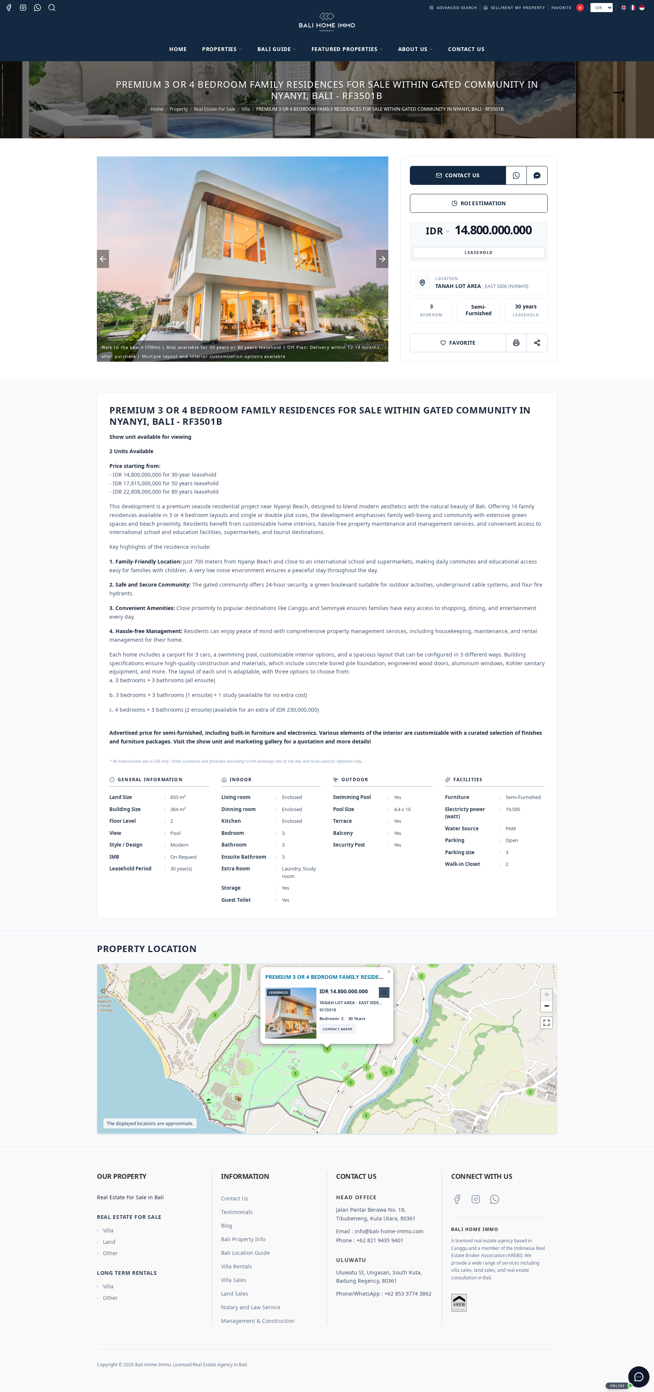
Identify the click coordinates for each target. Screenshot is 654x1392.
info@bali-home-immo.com (389, 1231)
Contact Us (466, 49)
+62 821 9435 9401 (380, 1240)
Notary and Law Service (250, 1307)
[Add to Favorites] (384, 992)
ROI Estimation (483, 203)
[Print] (516, 343)
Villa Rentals (236, 1266)
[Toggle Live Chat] (638, 1376)
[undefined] (546, 1022)
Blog (226, 1225)
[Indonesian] (642, 8)
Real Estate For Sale (214, 109)
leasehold (479, 252)
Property (179, 109)
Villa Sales (233, 1280)
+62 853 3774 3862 (408, 1293)
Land (109, 1241)
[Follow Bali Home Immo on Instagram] (475, 1199)
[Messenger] (536, 175)
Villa (245, 109)
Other (110, 1253)
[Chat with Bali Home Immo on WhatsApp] (494, 1199)
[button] (530, 1092)
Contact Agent (338, 1029)
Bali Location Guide (245, 1252)
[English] (624, 8)
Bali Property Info (243, 1239)
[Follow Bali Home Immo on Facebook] (456, 1199)
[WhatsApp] (516, 175)
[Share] (536, 343)
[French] (633, 8)
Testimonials (237, 1211)
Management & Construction (257, 1320)
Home (178, 49)
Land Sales (234, 1293)
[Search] (52, 7)
